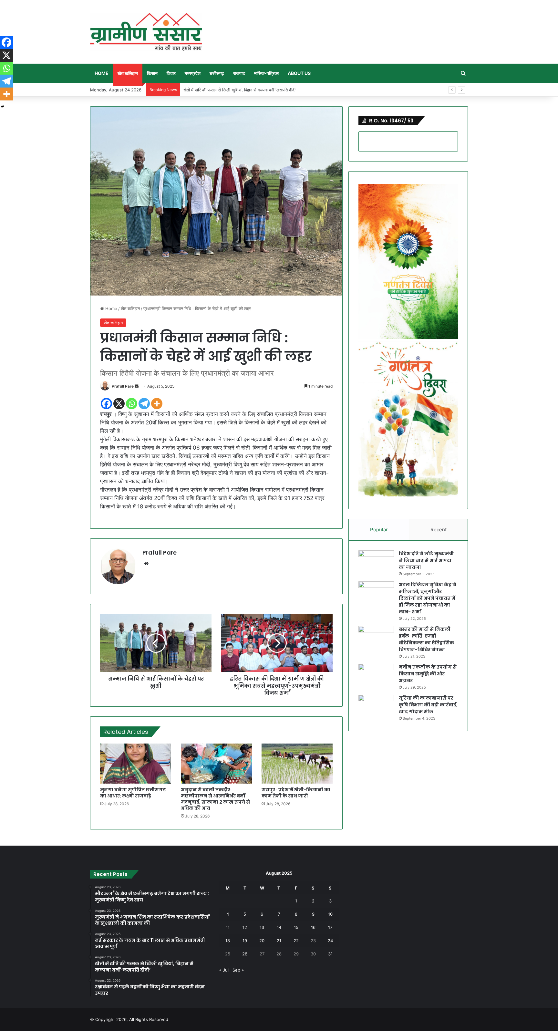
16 (313, 927)
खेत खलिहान (128, 73)
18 (227, 940)
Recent (438, 529)
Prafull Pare (123, 386)
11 (228, 927)
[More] (156, 403)
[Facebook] (106, 403)
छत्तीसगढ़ (217, 73)
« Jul (224, 970)
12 (245, 927)
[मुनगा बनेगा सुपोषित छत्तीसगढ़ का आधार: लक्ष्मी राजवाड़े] (135, 764)
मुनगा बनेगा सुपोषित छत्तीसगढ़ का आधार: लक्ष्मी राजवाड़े (133, 792)
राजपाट (239, 73)
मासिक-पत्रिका (266, 73)
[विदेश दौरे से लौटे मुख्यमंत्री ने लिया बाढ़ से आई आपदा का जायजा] (376, 562)
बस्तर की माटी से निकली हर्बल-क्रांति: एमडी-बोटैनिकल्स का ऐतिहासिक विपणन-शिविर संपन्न (426, 639)
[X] (119, 403)
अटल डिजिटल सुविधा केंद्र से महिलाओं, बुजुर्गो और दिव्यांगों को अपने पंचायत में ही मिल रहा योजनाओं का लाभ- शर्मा (427, 598)
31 (330, 953)
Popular (379, 529)
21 (279, 940)
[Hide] (2, 106)
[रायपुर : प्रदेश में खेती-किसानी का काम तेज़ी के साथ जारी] (297, 764)
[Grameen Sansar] (146, 32)
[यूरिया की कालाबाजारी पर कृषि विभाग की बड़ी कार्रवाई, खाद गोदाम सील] (376, 707)
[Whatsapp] (131, 403)
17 (330, 927)
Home (101, 73)
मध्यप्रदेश (193, 73)
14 (279, 927)
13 (262, 927)
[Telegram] (144, 403)
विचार (171, 73)
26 (244, 953)
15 (296, 927)
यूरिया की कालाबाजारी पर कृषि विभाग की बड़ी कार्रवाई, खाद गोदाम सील (428, 705)
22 (296, 940)
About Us (299, 73)
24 (330, 940)
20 (261, 940)
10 (330, 914)
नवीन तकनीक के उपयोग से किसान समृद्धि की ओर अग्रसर (428, 674)
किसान (152, 73)
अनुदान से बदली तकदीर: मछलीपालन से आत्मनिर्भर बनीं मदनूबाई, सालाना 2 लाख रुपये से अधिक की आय (215, 798)
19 (245, 940)
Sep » (238, 970)
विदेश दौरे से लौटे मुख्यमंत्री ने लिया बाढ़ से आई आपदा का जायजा (426, 560)
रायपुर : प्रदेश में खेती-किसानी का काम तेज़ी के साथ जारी (296, 792)
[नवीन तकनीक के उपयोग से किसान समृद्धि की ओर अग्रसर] (376, 676)
